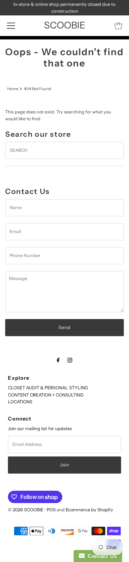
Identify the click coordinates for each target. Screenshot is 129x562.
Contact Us (101, 556)
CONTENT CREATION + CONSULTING (46, 395)
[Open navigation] (11, 25)
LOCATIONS (20, 401)
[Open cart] (118, 25)
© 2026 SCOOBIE (25, 509)
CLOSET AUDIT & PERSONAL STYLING (48, 387)
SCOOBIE (64, 25)
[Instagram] (69, 360)
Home (12, 88)
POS (51, 509)
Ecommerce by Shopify (89, 509)
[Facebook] (58, 360)
